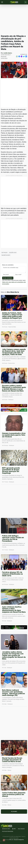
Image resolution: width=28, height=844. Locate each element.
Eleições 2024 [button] (12, 252)
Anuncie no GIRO (6, 828)
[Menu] (2, 2)
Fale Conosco (21, 828)
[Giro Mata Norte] (14, 2)
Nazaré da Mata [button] (6, 255)
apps (14, 828)
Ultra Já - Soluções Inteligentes (16, 839)
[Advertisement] (14, 20)
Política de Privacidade (7, 831)
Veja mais (14, 811)
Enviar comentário (7, 278)
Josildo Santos (7, 53)
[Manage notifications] (4, 840)
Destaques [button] (4, 252)
